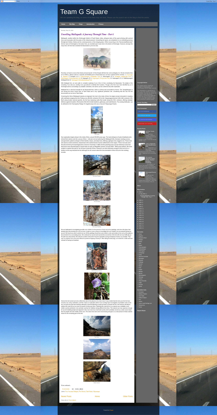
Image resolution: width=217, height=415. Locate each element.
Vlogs (81, 24)
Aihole (140, 234)
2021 (140, 204)
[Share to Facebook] (80, 389)
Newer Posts (66, 396)
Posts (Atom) (72, 400)
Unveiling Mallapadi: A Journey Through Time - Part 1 (87, 34)
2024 (140, 192)
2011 (140, 226)
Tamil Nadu (89, 391)
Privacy (101, 24)
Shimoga (141, 277)
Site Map (72, 24)
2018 (140, 211)
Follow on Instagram (145, 119)
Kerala (140, 307)
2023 (140, 200)
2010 (140, 228)
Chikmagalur (142, 250)
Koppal (140, 269)
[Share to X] (79, 389)
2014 (140, 219)
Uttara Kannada (142, 280)
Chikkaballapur (142, 249)
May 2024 (143, 193)
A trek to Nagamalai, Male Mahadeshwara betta (151, 145)
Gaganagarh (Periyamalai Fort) (101, 78)
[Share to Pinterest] (82, 389)
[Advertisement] (146, 54)
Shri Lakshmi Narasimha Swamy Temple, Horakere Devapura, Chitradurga (150, 160)
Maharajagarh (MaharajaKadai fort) (71, 78)
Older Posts (128, 396)
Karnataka (141, 292)
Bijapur (140, 245)
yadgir (140, 282)
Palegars (75, 391)
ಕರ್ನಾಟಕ (141, 284)
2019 (140, 208)
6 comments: (66, 389)
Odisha (140, 301)
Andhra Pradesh (143, 297)
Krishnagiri (130, 74)
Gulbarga (141, 262)
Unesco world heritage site (145, 303)
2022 (140, 202)
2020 (140, 206)
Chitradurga (141, 252)
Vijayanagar (96, 391)
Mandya (141, 271)
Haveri (140, 265)
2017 (140, 213)
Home (63, 24)
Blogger (111, 410)
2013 (140, 221)
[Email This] (76, 389)
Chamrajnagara (142, 247)
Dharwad (141, 260)
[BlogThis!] (77, 389)
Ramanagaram (142, 275)
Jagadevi (65, 76)
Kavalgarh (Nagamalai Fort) (123, 76)
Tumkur (140, 279)
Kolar (140, 267)
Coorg (140, 254)
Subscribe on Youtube (145, 123)
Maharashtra (142, 305)
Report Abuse (141, 310)
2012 (140, 224)
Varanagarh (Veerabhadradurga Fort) (82, 80)
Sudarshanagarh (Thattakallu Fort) (90, 76)
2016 (140, 215)
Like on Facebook (143, 111)
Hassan (140, 264)
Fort (66, 391)
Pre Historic (82, 391)
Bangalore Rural (142, 237)
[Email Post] (72, 389)
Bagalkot (141, 236)
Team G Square (84, 11)
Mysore (140, 273)
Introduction (91, 24)
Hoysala (70, 391)
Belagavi (141, 239)
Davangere (141, 258)
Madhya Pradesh (143, 294)
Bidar (140, 243)
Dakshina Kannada (143, 256)
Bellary (140, 241)
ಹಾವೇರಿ (140, 286)
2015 (140, 217)
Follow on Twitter (144, 115)
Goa (140, 299)
